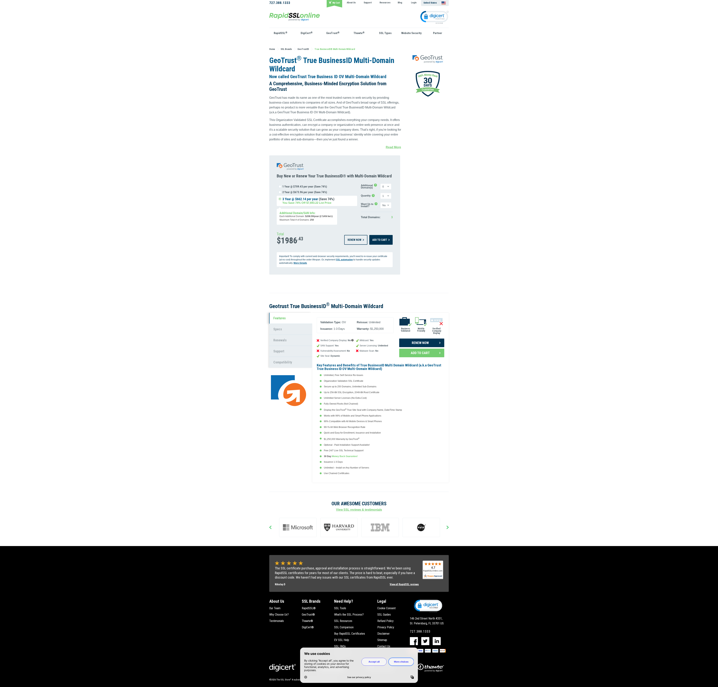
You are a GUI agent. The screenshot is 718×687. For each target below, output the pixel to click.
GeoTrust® (308, 614)
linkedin (437, 641)
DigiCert (307, 33)
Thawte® (307, 621)
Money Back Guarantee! (345, 456)
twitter (425, 641)
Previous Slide (270, 527)
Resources (385, 2)
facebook (414, 641)
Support (368, 2)
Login (413, 2)
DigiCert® (308, 627)
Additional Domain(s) (370, 186)
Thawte (359, 33)
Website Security (411, 33)
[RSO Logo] (294, 16)
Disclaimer (383, 633)
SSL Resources (343, 621)
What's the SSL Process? (349, 614)
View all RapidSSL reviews (404, 584)
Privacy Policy (385, 627)
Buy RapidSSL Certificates (349, 633)
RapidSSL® (309, 608)
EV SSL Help (341, 640)
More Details (300, 263)
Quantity (368, 196)
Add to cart (379, 239)
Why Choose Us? (279, 614)
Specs (277, 329)
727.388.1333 (279, 3)
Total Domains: (371, 217)
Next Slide (448, 527)
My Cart (336, 2)
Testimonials (276, 621)
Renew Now (354, 239)
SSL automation (344, 259)
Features (279, 318)
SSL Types (385, 33)
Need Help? (343, 601)
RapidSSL (280, 33)
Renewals (280, 340)
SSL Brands (311, 601)
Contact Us (383, 646)
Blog (400, 2)
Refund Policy (385, 621)
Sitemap (382, 640)
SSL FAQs (340, 646)
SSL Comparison (344, 627)
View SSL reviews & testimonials (359, 509)
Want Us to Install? (370, 205)
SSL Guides (384, 614)
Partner (437, 33)
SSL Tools (340, 608)
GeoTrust (333, 33)
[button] (428, 606)
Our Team (274, 608)
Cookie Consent (386, 608)
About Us (351, 2)
